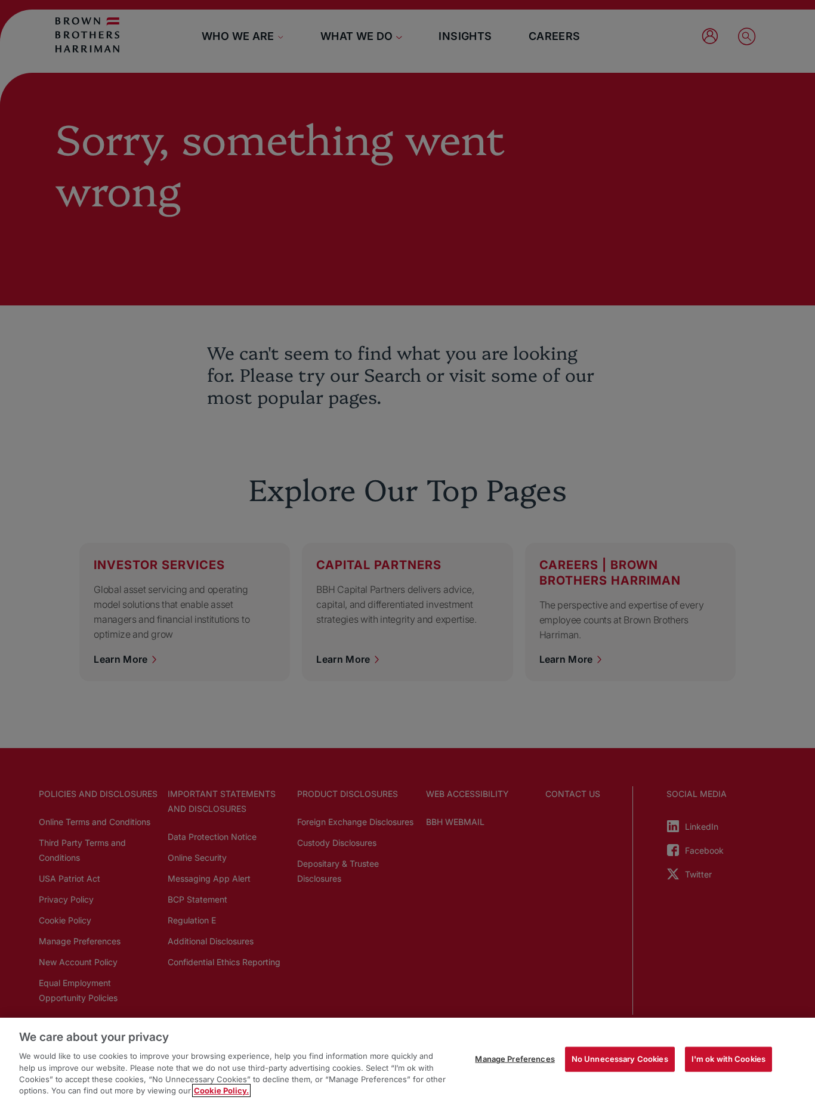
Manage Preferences (514, 1059)
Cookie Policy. (221, 1090)
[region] (407, 1060)
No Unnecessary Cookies (620, 1059)
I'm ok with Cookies (728, 1059)
